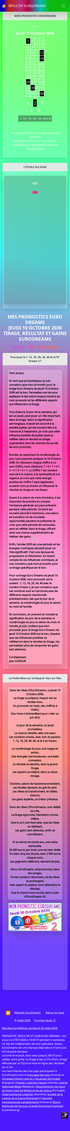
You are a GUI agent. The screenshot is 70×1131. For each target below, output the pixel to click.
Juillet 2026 (23, 1020)
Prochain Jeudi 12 (45, 1020)
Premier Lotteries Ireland (30, 1082)
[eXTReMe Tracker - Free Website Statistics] (64, 1114)
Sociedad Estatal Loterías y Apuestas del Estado (31, 1079)
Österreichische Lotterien (17, 1094)
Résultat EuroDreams (27, 1012)
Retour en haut (55, 1012)
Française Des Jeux (38, 1075)
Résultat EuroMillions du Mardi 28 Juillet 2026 (29, 1028)
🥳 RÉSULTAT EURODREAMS (24, 6)
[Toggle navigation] (63, 6)
